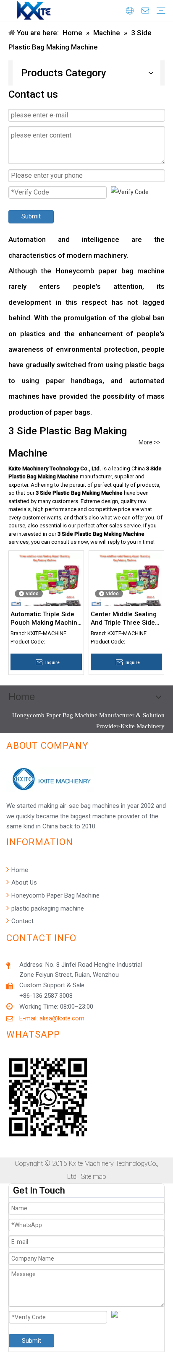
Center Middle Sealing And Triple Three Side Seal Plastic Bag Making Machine (124, 618)
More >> (149, 442)
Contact (22, 921)
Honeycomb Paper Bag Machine (55, 895)
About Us (23, 882)
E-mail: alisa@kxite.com (51, 1018)
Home (19, 870)
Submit (31, 216)
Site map (93, 1177)
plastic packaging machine (47, 908)
